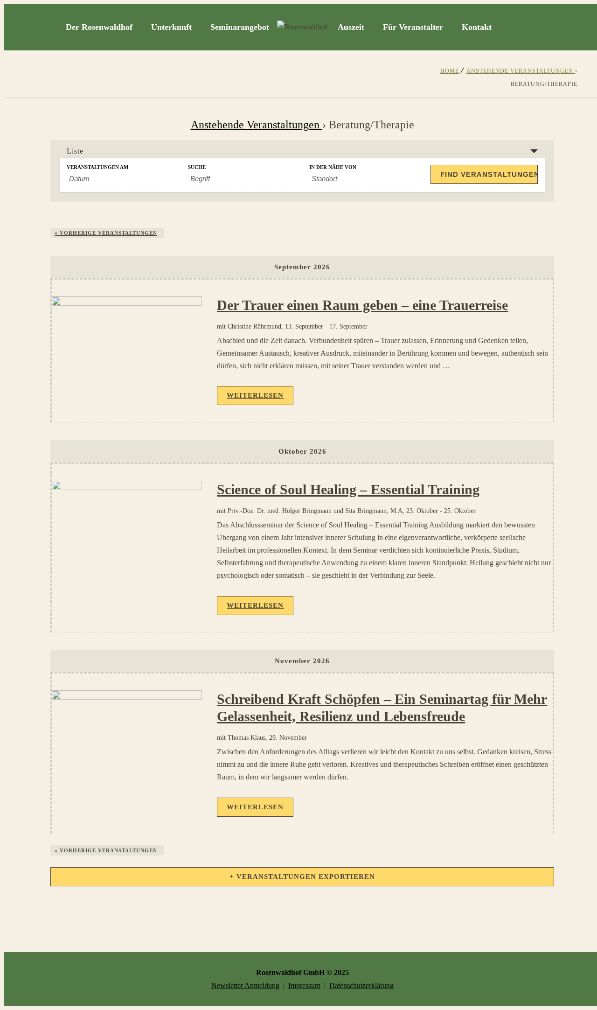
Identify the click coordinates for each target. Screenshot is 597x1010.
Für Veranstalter (413, 27)
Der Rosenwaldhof (99, 27)
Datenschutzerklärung (361, 985)
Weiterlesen (255, 395)
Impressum (304, 985)
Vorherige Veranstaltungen (106, 233)
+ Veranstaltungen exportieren (302, 876)
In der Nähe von (332, 167)
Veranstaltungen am (97, 167)
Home (449, 71)
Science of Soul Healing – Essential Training (348, 489)
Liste (75, 151)
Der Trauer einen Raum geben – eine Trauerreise (362, 305)
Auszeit (351, 27)
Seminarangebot (239, 27)
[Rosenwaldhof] (302, 27)
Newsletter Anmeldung (245, 985)
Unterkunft (171, 27)
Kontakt (477, 27)
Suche (197, 167)
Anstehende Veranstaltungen (520, 71)
